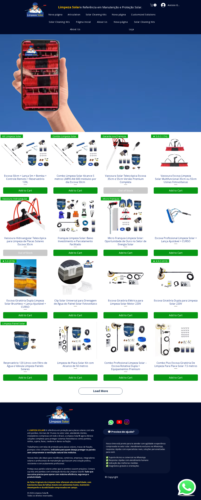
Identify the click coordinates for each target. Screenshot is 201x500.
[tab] (121, 432)
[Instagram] (127, 422)
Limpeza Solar (53, 482)
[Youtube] (119, 422)
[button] (153, 5)
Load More (100, 391)
